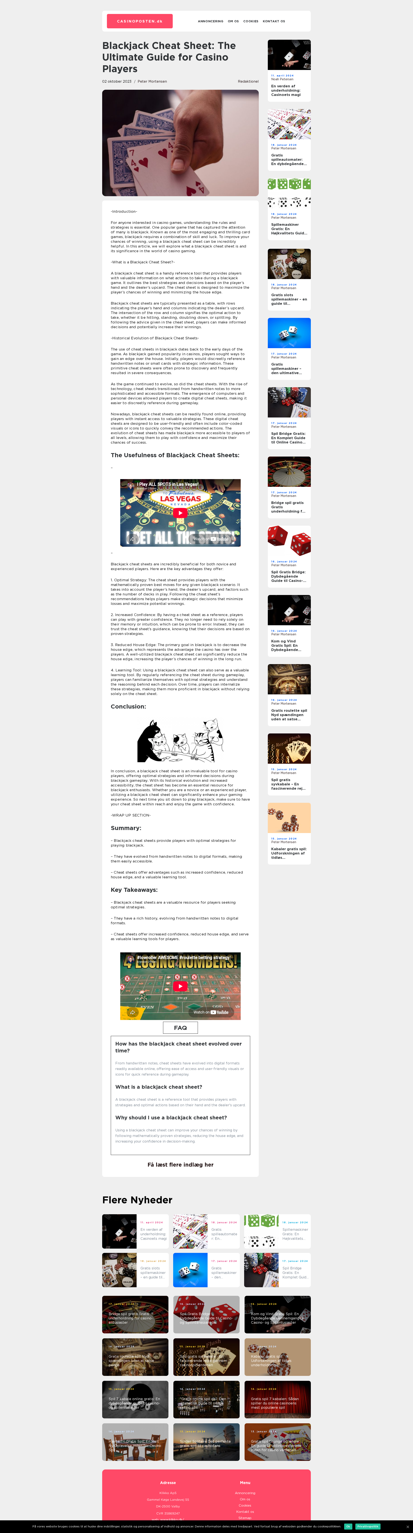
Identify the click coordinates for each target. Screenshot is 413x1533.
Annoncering (210, 21)
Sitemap (245, 1518)
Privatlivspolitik (368, 1526)
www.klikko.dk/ (172, 1520)
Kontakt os (274, 21)
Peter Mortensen (152, 81)
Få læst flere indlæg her (181, 1164)
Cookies (251, 21)
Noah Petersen (282, 79)
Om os (233, 21)
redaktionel (248, 81)
